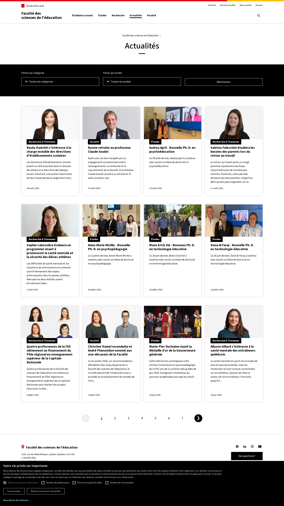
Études (102, 15)
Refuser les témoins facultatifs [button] (45, 491)
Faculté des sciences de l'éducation (41, 15)
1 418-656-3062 (28, 457)
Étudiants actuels (82, 15)
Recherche (118, 15)
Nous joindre (246, 5)
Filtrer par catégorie (32, 73)
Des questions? (246, 456)
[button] (16, 500)
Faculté (151, 15)
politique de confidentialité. (121, 477)
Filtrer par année (112, 73)
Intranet (212, 5)
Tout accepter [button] (14, 491)
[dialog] (142, 483)
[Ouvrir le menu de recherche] (259, 15)
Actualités (136, 15)
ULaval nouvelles (228, 5)
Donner (259, 5)
